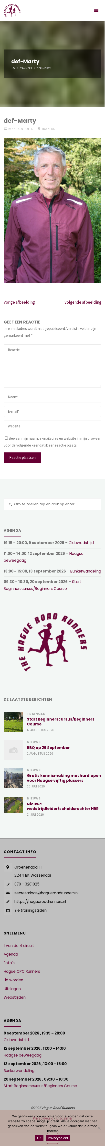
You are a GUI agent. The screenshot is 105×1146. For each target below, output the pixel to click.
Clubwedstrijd (81, 542)
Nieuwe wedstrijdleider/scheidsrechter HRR (63, 806)
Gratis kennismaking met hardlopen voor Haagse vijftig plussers (64, 778)
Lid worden (13, 980)
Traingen (36, 714)
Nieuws (34, 742)
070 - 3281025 (27, 884)
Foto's (9, 962)
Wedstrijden (15, 997)
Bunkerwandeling (85, 571)
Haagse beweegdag (23, 1055)
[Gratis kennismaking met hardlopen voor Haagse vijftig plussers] (13, 778)
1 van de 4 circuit (19, 945)
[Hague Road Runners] (12, 10)
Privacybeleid (58, 1138)
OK (39, 1138)
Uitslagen (12, 988)
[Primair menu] (96, 10)
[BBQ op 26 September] (13, 750)
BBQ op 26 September (48, 747)
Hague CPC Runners (22, 971)
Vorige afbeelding (19, 302)
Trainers (26, 68)
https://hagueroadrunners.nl (40, 901)
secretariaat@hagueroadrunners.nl (46, 893)
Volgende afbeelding (82, 302)
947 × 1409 (16, 128)
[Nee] (98, 1128)
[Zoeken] (10, 504)
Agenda (11, 954)
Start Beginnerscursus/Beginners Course (60, 722)
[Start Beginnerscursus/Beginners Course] (13, 722)
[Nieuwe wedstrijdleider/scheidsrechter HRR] (13, 805)
